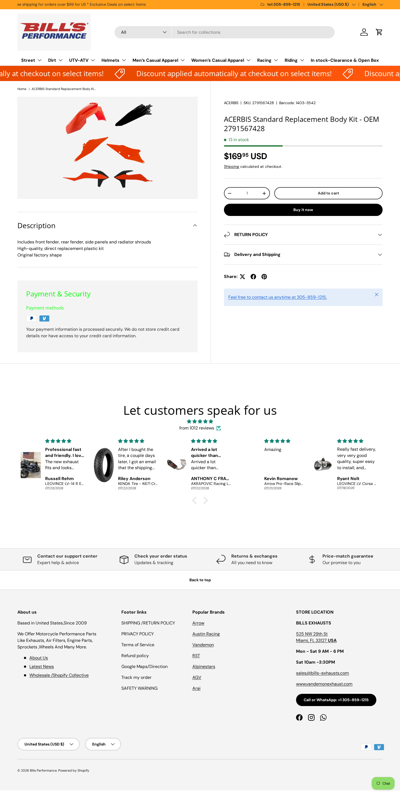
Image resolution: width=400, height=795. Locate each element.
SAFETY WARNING (139, 688)
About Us (38, 658)
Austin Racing (206, 634)
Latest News (41, 666)
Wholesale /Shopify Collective (59, 675)
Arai (196, 688)
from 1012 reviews (196, 428)
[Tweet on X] (242, 276)
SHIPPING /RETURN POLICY (148, 623)
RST (196, 655)
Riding (291, 60)
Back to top (200, 579)
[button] (379, 32)
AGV (196, 677)
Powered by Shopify (73, 770)
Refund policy (135, 655)
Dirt (52, 60)
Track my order (136, 677)
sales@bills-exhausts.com (322, 673)
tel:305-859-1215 (283, 4)
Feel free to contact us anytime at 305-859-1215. (277, 297)
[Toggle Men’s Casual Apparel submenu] (182, 60)
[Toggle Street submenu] (39, 60)
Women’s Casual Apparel (217, 60)
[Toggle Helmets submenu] (124, 60)
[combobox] (225, 32)
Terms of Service (137, 645)
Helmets (110, 60)
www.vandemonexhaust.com (324, 684)
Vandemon (203, 645)
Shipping (231, 166)
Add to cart (328, 193)
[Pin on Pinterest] (264, 276)
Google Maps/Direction (144, 666)
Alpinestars (203, 666)
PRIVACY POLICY (137, 634)
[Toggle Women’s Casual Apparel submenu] (248, 60)
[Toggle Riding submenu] (302, 60)
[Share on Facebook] (253, 276)
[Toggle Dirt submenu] (60, 60)
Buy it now (303, 209)
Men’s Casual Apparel (155, 60)
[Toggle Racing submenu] (276, 60)
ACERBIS (231, 102)
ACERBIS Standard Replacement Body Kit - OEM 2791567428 (64, 89)
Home (21, 89)
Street (28, 60)
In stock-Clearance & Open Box (345, 60)
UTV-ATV (78, 60)
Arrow (198, 623)
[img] (200, 421)
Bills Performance (43, 770)
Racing (264, 60)
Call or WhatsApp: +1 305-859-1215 (336, 699)
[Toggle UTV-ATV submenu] (93, 60)
